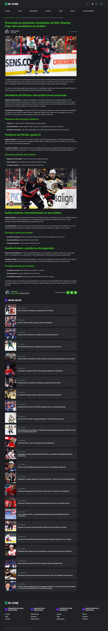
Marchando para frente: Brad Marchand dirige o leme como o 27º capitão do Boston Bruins (45, 575)
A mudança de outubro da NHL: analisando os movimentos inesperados (39, 395)
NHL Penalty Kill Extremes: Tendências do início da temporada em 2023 (39, 346)
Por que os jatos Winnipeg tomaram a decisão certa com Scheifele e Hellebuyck (42, 467)
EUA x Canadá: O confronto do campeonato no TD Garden (35, 310)
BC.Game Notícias (9, 17)
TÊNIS (19, 11)
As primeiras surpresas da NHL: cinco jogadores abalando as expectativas (40, 371)
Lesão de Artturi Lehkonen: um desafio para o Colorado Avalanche (38, 334)
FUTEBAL (59, 614)
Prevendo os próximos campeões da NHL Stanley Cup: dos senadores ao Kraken (42, 527)
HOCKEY (72, 11)
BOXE (60, 11)
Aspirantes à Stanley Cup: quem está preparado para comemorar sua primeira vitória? (43, 503)
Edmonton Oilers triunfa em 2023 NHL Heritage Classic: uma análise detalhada (41, 407)
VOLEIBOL (48, 11)
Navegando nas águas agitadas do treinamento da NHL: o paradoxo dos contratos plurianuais (46, 479)
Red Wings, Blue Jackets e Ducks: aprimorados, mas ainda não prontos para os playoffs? (45, 551)
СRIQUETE (85, 616)
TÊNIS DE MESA (35, 619)
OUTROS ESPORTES (88, 11)
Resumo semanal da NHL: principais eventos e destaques (35, 322)
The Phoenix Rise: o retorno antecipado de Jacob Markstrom (36, 443)
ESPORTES (34, 616)
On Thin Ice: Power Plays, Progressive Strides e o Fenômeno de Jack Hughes (41, 419)
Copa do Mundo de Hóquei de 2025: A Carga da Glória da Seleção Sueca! (40, 563)
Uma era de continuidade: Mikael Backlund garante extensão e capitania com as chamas (44, 539)
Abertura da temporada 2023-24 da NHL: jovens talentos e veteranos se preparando (43, 491)
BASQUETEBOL (33, 11)
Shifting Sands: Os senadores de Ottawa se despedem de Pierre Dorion (39, 383)
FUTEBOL (7, 11)
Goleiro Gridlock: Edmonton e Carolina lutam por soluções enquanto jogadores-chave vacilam (46, 359)
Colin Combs (14, 31)
